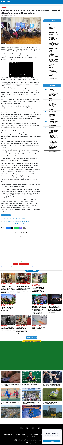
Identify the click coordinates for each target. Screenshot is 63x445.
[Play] (10, 74)
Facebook (8, 227)
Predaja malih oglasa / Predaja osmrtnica (24, 440)
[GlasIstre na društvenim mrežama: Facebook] (23, 428)
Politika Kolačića (7, 434)
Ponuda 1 (15, 264)
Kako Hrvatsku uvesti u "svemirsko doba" (14, 218)
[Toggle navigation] (1, 1)
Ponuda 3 (27, 264)
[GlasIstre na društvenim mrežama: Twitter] (28, 428)
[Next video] (14, 74)
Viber (21, 227)
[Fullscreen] (31, 74)
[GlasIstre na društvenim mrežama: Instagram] (40, 428)
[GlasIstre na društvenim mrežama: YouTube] (34, 428)
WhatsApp (16, 227)
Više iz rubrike (32, 270)
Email (25, 227)
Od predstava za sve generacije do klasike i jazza (16, 221)
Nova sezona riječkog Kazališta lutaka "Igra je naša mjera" (18, 223)
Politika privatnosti (20, 434)
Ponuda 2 (21, 264)
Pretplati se (52, 441)
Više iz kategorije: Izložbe (32, 337)
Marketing (33, 436)
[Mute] (17, 74)
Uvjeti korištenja (33, 434)
